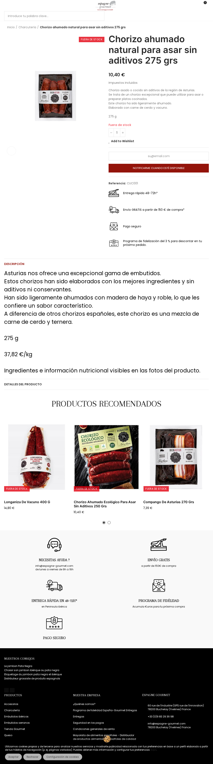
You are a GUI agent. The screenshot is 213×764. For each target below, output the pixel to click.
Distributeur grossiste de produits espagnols (32, 678)
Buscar (97, 16)
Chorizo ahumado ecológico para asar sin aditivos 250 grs (105, 504)
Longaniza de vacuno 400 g (27, 502)
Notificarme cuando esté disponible (159, 168)
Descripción (14, 264)
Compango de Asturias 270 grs (168, 502)
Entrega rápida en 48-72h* (54, 601)
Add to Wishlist (122, 141)
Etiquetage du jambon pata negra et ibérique (33, 674)
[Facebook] (6, 690)
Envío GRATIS (159, 560)
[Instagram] (12, 690)
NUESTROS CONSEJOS (19, 658)
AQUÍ (153, 750)
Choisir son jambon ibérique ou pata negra (31, 670)
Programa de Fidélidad (159, 601)
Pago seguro (54, 638)
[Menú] (6, 5)
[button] (103, 522)
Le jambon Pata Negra (18, 666)
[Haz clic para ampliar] (11, 151)
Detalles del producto (23, 384)
